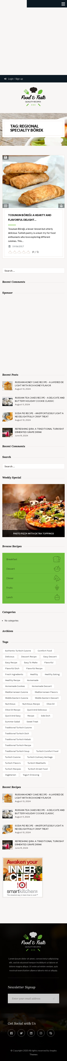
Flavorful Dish (12, 668)
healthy (34, 674)
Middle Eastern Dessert (47, 698)
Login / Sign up (15, 78)
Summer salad (12, 721)
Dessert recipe (28, 656)
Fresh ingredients (14, 674)
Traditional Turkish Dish (17, 733)
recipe (30, 715)
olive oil (51, 704)
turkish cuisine (12, 757)
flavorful (48, 662)
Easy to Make (30, 662)
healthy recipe (12, 680)
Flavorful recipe (34, 668)
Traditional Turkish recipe (18, 745)
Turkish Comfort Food (47, 751)
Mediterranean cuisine (16, 692)
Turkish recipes (13, 769)
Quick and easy (13, 715)
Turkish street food (38, 769)
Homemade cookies (15, 686)
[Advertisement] (33, 40)
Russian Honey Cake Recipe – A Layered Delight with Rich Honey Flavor (39, 384)
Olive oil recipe (12, 710)
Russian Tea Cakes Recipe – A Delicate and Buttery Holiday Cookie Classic (40, 399)
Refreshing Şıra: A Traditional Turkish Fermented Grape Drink (39, 430)
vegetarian (10, 775)
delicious (9, 656)
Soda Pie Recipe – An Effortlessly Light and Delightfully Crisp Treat (39, 415)
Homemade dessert (42, 686)
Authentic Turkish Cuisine (18, 650)
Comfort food (45, 650)
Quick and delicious (37, 710)
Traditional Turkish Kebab (18, 739)
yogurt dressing (31, 775)
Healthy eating (52, 674)
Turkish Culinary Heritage (40, 757)
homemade (32, 680)
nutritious (10, 704)
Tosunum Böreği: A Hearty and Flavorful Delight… (29, 217)
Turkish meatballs (37, 763)
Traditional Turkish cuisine (18, 727)
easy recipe (11, 662)
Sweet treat (32, 721)
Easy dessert (50, 656)
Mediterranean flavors (46, 692)
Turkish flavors (13, 763)
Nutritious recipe (31, 704)
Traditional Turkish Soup (17, 751)
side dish (45, 715)
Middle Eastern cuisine (16, 698)
